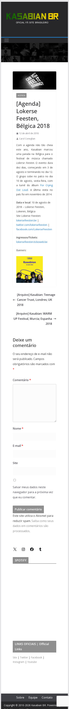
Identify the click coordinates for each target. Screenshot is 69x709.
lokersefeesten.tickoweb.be (31, 242)
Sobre (20, 697)
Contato (47, 697)
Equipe (33, 697)
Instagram (18, 662)
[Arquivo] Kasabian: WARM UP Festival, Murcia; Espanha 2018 (32, 319)
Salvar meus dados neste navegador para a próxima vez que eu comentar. (33, 492)
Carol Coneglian (27, 138)
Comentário (22, 380)
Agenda (21, 95)
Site (15, 463)
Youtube (32, 662)
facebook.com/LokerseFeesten (34, 229)
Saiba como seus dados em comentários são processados (33, 526)
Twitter (24, 657)
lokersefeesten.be (26, 220)
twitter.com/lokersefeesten (31, 225)
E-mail (18, 446)
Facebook (36, 657)
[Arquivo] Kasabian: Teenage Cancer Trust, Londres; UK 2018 (36, 300)
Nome (18, 428)
